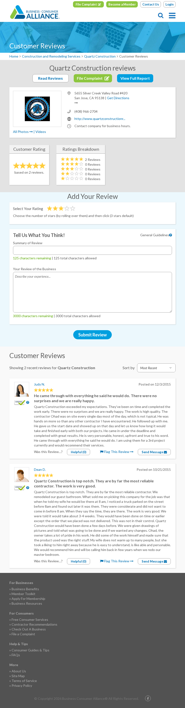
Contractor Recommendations (34, 624)
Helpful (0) (78, 452)
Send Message (153, 452)
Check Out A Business (29, 629)
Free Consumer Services (30, 619)
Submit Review (92, 334)
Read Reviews (50, 78)
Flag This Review (116, 452)
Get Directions (118, 98)
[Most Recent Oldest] (156, 368)
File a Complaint (23, 634)
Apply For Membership (28, 599)
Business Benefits (25, 589)
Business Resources (27, 603)
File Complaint (86, 4)
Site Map (18, 676)
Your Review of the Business (34, 269)
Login (169, 4)
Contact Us (150, 4)
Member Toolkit (23, 594)
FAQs (16, 655)
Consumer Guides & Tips (30, 650)
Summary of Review (27, 243)
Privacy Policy (22, 685)
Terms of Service (24, 681)
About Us (19, 671)
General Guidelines (154, 235)
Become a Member (122, 4)
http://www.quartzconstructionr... (99, 119)
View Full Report (135, 78)
